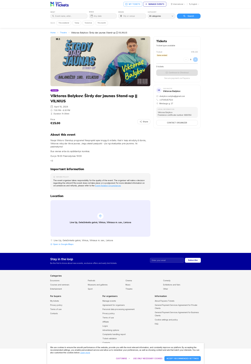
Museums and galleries (98, 285)
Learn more (85, 352)
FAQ (156, 324)
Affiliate (105, 322)
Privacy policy (56, 305)
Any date (98, 16)
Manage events (154, 4)
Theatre (63, 32)
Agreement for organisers (113, 305)
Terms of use (56, 309)
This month (101, 23)
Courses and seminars (59, 285)
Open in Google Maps (61, 244)
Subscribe (193, 260)
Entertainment (56, 289)
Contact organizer (177, 123)
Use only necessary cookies (147, 358)
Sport (90, 289)
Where (121, 12)
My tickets (132, 4)
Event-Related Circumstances (108, 185)
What (52, 12)
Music (128, 285)
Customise (123, 358)
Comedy (166, 280)
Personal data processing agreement (118, 309)
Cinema (129, 280)
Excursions (54, 280)
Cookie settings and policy (166, 320)
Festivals (91, 280)
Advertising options (110, 330)
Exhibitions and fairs (171, 285)
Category (152, 12)
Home (53, 32)
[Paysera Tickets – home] (59, 4)
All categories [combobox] (155, 16)
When (91, 12)
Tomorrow (88, 23)
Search (191, 16)
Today (77, 23)
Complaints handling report (114, 334)
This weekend (63, 23)
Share (144, 121)
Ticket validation (109, 338)
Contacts (54, 313)
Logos (105, 326)
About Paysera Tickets (164, 301)
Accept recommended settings (183, 358)
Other (165, 289)
